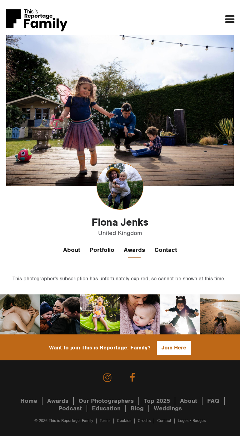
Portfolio (102, 250)
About (71, 250)
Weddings (168, 408)
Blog (137, 408)
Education (106, 408)
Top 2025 (157, 401)
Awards (134, 250)
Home (28, 401)
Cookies (124, 420)
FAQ (213, 401)
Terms (105, 420)
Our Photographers (106, 401)
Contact (165, 250)
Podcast (70, 408)
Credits (144, 420)
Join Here (174, 347)
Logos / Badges (192, 420)
